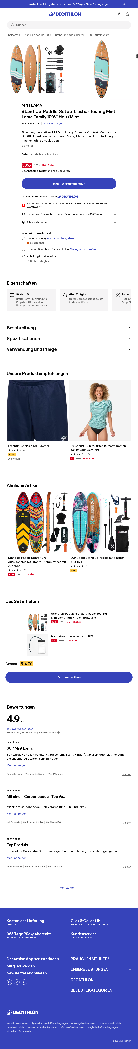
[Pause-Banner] (123, 4)
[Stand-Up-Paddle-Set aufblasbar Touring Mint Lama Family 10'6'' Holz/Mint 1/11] (37, 69)
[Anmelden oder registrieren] (119, 14)
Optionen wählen (69, 677)
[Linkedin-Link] (24, 982)
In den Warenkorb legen (69, 183)
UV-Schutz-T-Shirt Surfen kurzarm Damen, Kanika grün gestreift (98, 448)
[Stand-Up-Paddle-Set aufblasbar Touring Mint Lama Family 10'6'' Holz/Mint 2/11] (101, 69)
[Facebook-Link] (9, 982)
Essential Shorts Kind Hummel (28, 446)
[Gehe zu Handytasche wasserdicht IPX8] (37, 645)
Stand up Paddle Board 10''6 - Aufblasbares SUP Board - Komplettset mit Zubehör (37, 562)
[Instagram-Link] (17, 982)
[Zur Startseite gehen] (65, 14)
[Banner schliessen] (128, 4)
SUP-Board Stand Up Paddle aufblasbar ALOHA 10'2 (97, 560)
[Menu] (11, 14)
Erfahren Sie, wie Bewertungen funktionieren (31, 732)
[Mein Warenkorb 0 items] (127, 14)
